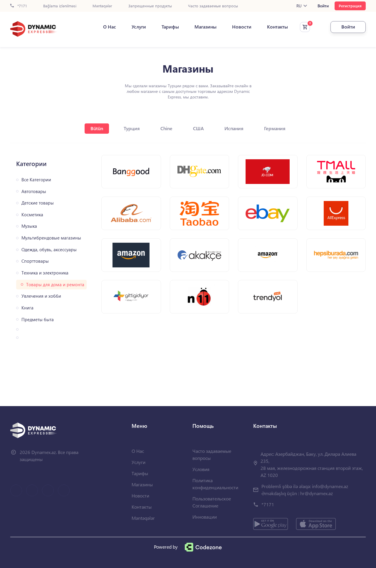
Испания (234, 128)
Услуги (139, 26)
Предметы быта (37, 319)
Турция (132, 128)
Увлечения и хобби (41, 296)
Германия (275, 128)
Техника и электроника (44, 273)
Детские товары (37, 203)
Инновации (204, 517)
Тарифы (170, 26)
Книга (27, 308)
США (198, 128)
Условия (200, 469)
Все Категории (36, 179)
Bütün (96, 128)
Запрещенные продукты (150, 6)
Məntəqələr (102, 6)
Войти (323, 6)
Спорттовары (35, 261)
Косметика (32, 214)
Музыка (29, 226)
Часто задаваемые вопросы (213, 6)
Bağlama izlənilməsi (59, 6)
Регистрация (350, 5)
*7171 (21, 6)
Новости (241, 26)
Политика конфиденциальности (215, 483)
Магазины (205, 26)
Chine (166, 128)
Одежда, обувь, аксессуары (49, 249)
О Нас (109, 26)
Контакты (277, 26)
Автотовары (33, 191)
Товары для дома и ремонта (55, 284)
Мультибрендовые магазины (51, 238)
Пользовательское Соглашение (211, 502)
